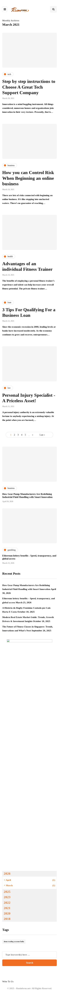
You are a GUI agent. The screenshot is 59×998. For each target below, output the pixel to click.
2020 (7, 913)
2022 (7, 902)
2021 (7, 908)
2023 (7, 897)
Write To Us (7, 981)
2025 (7, 892)
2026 (7, 873)
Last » (42, 435)
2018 (7, 919)
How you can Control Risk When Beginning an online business (28, 178)
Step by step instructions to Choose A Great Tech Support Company (28, 87)
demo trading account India (14, 941)
